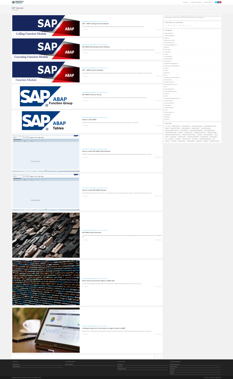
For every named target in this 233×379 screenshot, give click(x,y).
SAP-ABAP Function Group (91, 95)
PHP (165, 86)
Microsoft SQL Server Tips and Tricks (172, 134)
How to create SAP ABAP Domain (94, 190)
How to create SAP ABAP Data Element (96, 151)
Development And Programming (89, 21)
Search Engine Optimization (205, 138)
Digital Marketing (183, 130)
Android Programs (186, 128)
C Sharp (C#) (166, 51)
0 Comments (85, 29)
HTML (165, 70)
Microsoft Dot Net (188, 132)
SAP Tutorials (16, 9)
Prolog (216, 134)
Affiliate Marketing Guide (197, 126)
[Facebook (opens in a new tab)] (218, 2)
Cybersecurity (167, 61)
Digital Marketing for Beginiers (196, 130)
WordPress (166, 117)
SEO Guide (167, 141)
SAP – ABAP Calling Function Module (95, 24)
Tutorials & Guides (103, 21)
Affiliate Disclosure (173, 366)
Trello (165, 110)
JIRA (165, 75)
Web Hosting (167, 114)
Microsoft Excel (167, 79)
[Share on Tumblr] (186, 25)
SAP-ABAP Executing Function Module (96, 47)
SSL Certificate (167, 105)
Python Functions (182, 136)
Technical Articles (168, 107)
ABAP (169, 126)
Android (167, 128)
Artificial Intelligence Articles (171, 130)
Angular (166, 38)
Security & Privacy (168, 100)
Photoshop (199, 134)
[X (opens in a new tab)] (216, 2)
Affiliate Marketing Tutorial (210, 126)
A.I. (165, 126)
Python (165, 93)
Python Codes (173, 136)
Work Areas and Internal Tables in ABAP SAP (98, 281)
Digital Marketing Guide (209, 130)
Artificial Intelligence (168, 42)
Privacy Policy (211, 377)
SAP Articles (171, 138)
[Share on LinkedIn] (174, 25)
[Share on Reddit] (183, 25)
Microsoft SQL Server (168, 82)
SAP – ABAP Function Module (92, 70)
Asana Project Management (170, 44)
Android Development (168, 35)
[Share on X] (165, 25)
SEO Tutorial (174, 141)
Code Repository (167, 58)
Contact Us (172, 373)
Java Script (166, 72)
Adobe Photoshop (176, 126)
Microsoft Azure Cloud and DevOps (171, 77)
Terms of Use (172, 368)
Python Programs (204, 136)
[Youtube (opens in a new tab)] (220, 2)
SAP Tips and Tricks (186, 138)
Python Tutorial (213, 136)
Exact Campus (120, 364)
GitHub (165, 68)
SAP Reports (178, 138)
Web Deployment (181, 141)
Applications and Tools (169, 40)
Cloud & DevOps (167, 56)
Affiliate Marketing (168, 33)
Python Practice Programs (193, 136)
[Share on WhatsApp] (192, 25)
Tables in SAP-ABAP (89, 120)
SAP (97, 21)
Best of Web (166, 49)
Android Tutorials (195, 128)
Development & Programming (170, 63)
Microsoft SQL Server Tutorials (188, 134)
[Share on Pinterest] (171, 25)
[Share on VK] (180, 25)
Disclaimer (172, 371)
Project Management (168, 89)
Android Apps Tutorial (175, 128)
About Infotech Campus (174, 364)
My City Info (119, 366)
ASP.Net (166, 47)
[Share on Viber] (177, 25)
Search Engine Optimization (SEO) (171, 98)
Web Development (191, 141)
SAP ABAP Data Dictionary (91, 232)
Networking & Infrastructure (170, 84)
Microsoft (180, 132)
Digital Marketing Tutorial (170, 132)
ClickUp (165, 54)
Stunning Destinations (121, 368)
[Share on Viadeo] (189, 25)
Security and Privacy (168, 103)
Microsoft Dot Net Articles (200, 132)
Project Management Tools (169, 91)
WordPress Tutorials (214, 141)
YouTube (166, 119)
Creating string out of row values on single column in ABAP (103, 328)
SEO (214, 138)
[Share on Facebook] (168, 25)
